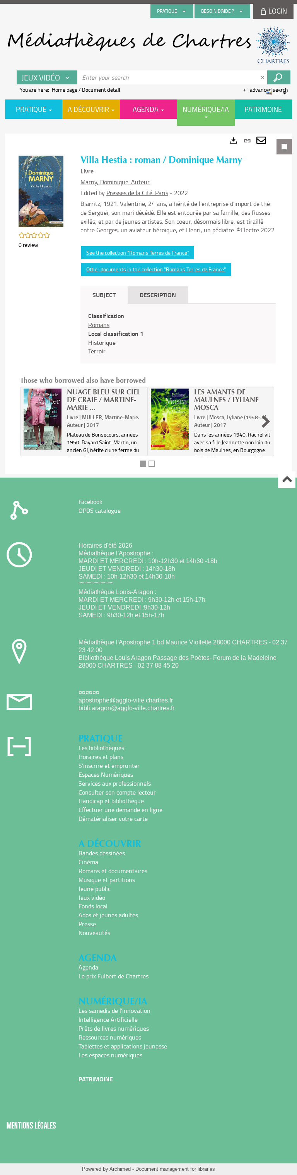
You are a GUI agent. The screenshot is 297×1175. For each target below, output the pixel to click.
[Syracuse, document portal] (148, 44)
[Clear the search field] (263, 77)
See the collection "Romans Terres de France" (137, 252)
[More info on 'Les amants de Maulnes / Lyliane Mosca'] (169, 419)
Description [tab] (158, 294)
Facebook (90, 501)
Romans (98, 324)
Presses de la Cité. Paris (137, 192)
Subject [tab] (104, 294)
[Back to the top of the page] (286, 479)
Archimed (120, 1169)
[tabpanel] (148, 304)
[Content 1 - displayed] (143, 464)
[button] (42, 190)
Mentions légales (31, 1125)
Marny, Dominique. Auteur (115, 182)
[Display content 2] (151, 464)
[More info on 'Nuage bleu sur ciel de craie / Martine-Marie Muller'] (42, 419)
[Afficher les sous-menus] (184, 11)
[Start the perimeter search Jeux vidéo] (278, 77)
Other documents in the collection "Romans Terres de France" (156, 269)
